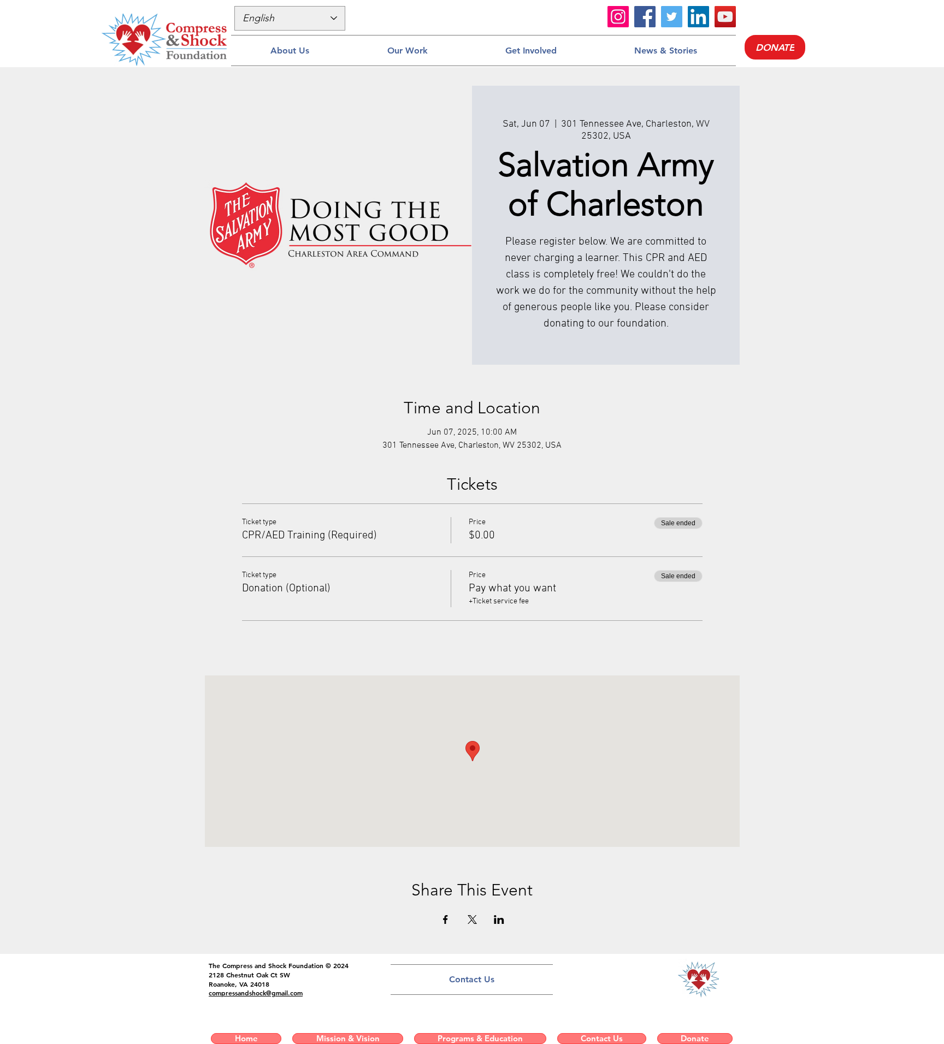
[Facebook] (645, 16)
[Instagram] (618, 16)
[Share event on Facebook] (445, 919)
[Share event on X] (472, 919)
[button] (289, 50)
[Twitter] (671, 16)
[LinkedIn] (698, 16)
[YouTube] (725, 16)
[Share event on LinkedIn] (499, 919)
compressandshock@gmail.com (256, 992)
